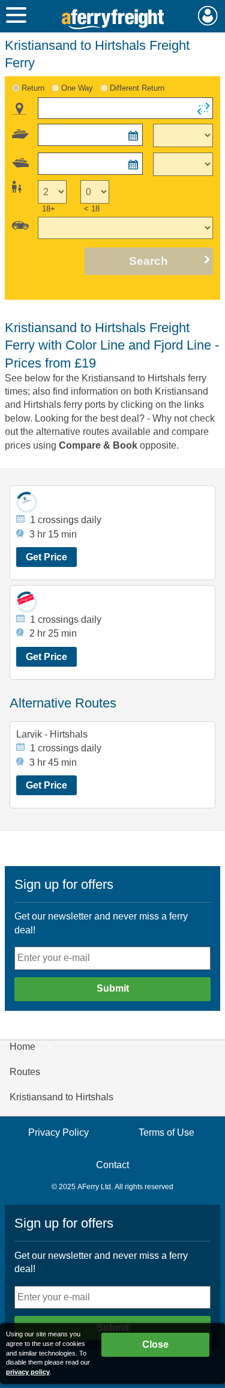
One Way (77, 87)
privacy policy (28, 1371)
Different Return (137, 87)
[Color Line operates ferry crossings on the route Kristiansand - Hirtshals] (26, 502)
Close (155, 1344)
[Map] (19, 109)
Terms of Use (166, 1132)
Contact (112, 1165)
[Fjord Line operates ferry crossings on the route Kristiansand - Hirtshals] (26, 601)
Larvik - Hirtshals (52, 734)
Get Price (46, 557)
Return (33, 87)
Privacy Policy (58, 1132)
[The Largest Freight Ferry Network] (112, 19)
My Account (208, 15)
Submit (113, 988)
